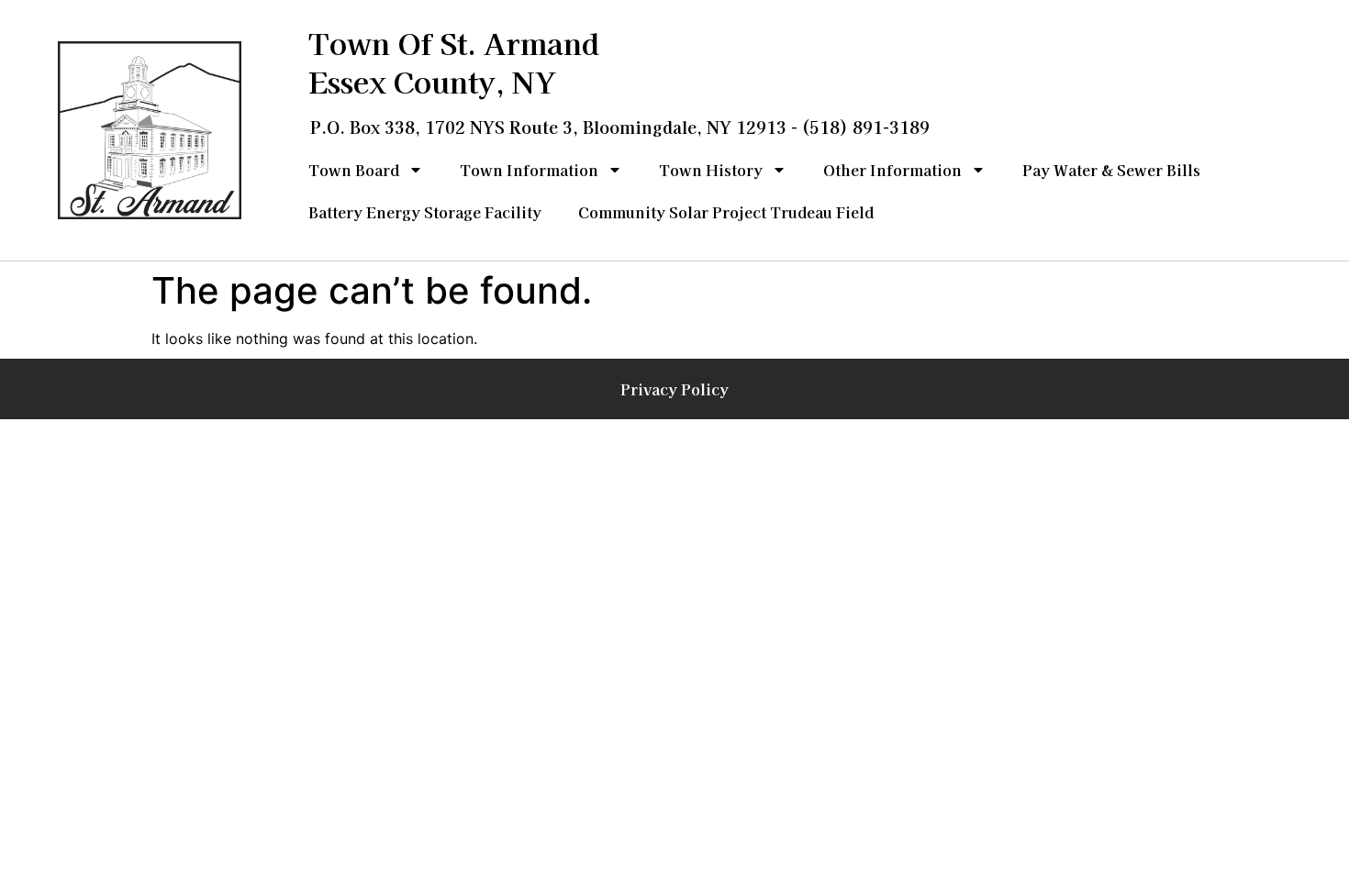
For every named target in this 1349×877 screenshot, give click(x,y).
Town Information (529, 170)
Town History (711, 170)
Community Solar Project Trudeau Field (726, 212)
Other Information (892, 170)
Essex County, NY (432, 81)
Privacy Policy (674, 389)
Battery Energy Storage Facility (424, 212)
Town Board (353, 170)
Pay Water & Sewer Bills (1111, 170)
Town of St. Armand (453, 42)
